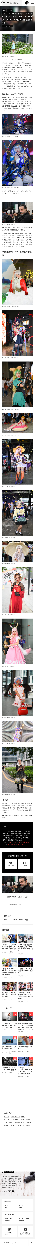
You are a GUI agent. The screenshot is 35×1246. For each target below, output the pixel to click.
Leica (28, 1125)
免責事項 (7, 1220)
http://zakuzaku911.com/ (16, 844)
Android (28, 1122)
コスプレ (21, 920)
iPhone (23, 1119)
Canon (11, 1122)
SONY (23, 1125)
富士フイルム (8, 1119)
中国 (26, 920)
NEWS (4, 10)
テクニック (21, 1207)
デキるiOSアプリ (19, 1122)
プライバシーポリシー (24, 1218)
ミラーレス (16, 1119)
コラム (6, 1207)
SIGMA (15, 920)
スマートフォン (15, 1116)
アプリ (6, 1122)
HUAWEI (18, 1125)
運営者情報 (21, 1220)
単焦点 (6, 1125)
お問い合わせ (8, 1218)
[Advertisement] (17, 1093)
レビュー (6, 1116)
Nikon (10, 920)
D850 (5, 920)
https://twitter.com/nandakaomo (19, 842)
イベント (10, 10)
